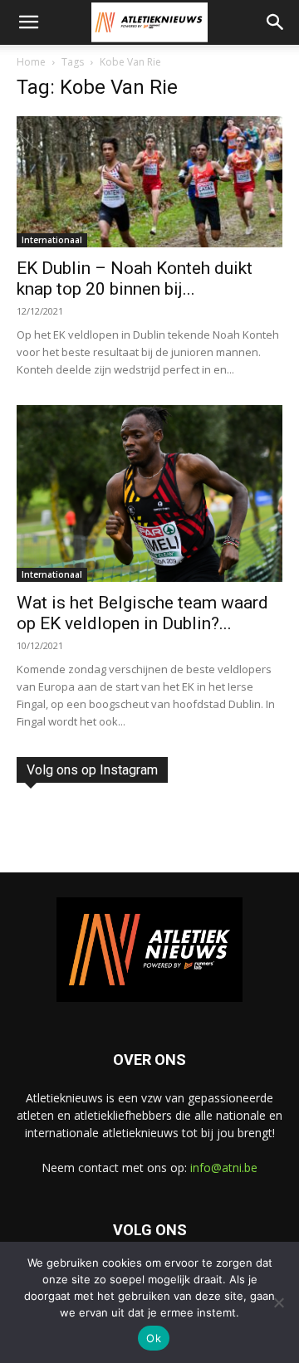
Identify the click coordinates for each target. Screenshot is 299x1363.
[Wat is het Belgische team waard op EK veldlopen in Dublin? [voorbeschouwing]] (149, 493)
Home (31, 62)
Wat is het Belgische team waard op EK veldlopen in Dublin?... (142, 613)
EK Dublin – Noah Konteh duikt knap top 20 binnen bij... (134, 278)
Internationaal (52, 240)
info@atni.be (223, 1167)
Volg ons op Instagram (92, 770)
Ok (153, 1338)
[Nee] (278, 1302)
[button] (28, 22)
